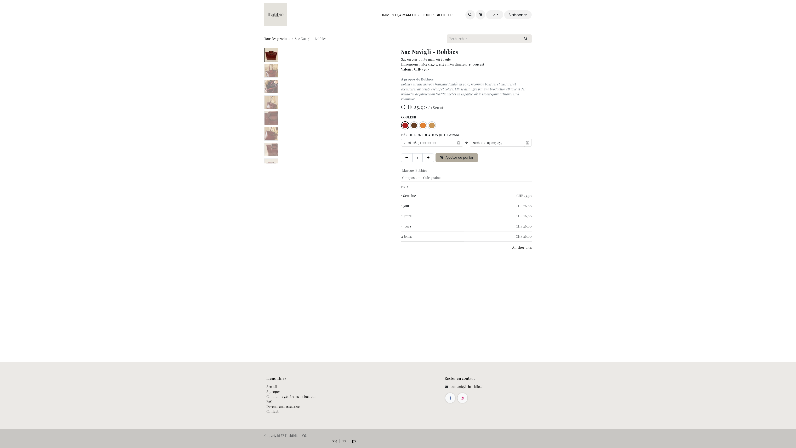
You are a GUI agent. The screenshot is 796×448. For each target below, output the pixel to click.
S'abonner (517, 14)
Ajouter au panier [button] (459, 157)
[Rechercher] (526, 38)
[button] (470, 14)
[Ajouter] (428, 157)
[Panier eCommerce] (480, 14)
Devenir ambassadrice (283, 406)
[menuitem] (399, 14)
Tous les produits (277, 39)
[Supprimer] (407, 157)
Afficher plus (522, 247)
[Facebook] (450, 398)
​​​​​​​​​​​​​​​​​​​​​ (460, 14)
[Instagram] (462, 398)
